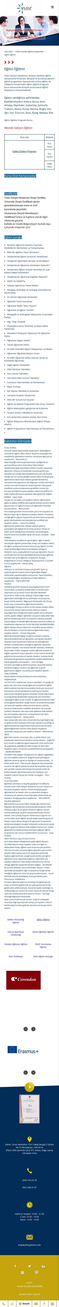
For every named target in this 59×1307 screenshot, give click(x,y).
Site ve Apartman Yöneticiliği (16, 933)
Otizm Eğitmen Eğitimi (43, 931)
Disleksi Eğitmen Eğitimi (15, 944)
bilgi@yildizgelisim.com (29, 1245)
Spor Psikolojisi (16, 956)
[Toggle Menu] (52, 7)
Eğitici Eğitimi (43, 919)
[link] (4, 1303)
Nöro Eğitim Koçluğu (43, 956)
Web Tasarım (34, 1294)
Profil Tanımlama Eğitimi (43, 945)
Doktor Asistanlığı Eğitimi (15, 921)
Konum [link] (26, 1303)
